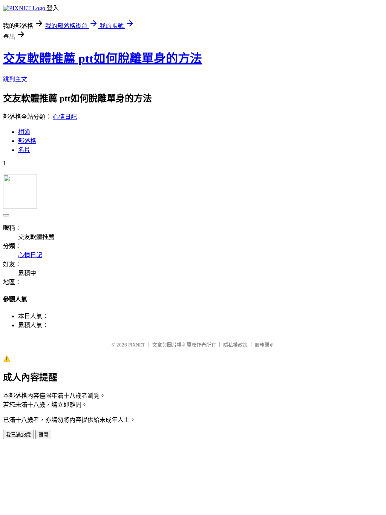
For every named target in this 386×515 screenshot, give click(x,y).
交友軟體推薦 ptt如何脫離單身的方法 (102, 58)
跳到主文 (15, 79)
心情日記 (65, 116)
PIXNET (136, 345)
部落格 (27, 141)
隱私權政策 (235, 345)
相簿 (24, 132)
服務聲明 (264, 345)
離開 (43, 435)
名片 (24, 150)
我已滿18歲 (18, 435)
